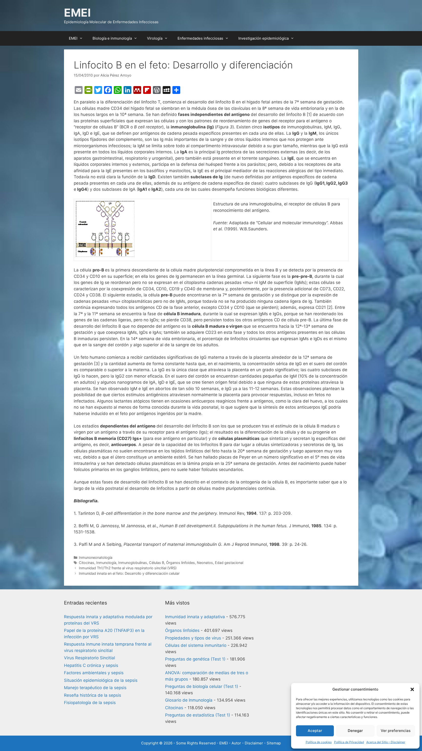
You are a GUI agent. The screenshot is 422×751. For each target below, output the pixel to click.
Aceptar (315, 730)
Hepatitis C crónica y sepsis (91, 665)
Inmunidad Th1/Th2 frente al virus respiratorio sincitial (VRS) (128, 568)
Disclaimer (254, 743)
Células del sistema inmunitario (195, 645)
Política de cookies (319, 742)
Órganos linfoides (180, 562)
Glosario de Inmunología (188, 700)
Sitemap (274, 743)
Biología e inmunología (112, 38)
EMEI (77, 12)
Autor (236, 743)
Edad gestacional (229, 562)
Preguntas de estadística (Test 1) (197, 715)
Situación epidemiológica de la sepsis (100, 680)
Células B (156, 562)
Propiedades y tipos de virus (193, 638)
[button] (412, 689)
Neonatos (205, 562)
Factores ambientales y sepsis (94, 672)
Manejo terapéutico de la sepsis (95, 687)
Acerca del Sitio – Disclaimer (385, 742)
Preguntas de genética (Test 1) (195, 659)
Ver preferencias (396, 730)
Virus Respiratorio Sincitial (89, 657)
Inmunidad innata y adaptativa (195, 616)
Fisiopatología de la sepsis (90, 702)
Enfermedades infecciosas (200, 38)
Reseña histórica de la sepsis (92, 695)
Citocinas (86, 562)
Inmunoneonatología (95, 557)
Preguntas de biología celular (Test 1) (201, 686)
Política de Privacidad (349, 742)
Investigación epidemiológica (263, 38)
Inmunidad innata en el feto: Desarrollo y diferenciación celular (129, 573)
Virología (154, 38)
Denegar (355, 730)
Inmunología (106, 562)
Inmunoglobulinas (132, 562)
